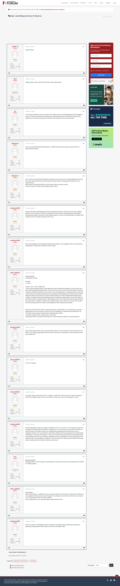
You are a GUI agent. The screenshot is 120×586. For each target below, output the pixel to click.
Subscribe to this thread (17, 567)
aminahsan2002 (15, 208)
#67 (83, 240)
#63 (83, 111)
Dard (15, 79)
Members (83, 3)
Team (90, 3)
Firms (35, 9)
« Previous (15, 561)
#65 (83, 176)
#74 (83, 489)
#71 (83, 392)
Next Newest (22, 552)
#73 (83, 456)
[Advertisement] (60, 30)
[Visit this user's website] (9, 73)
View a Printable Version (17, 565)
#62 (83, 79)
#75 (83, 521)
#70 (83, 359)
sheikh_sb (15, 46)
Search (101, 3)
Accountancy (64, 3)
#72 (83, 424)
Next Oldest (13, 552)
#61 (83, 46)
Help (95, 3)
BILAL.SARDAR (15, 273)
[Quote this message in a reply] (84, 73)
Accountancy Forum (15, 9)
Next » (34, 561)
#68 (83, 272)
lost (15, 456)
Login (114, 3)
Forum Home (74, 3)
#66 (83, 208)
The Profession (27, 9)
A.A (15, 111)
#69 (83, 327)
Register (108, 3)
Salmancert (15, 143)
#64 (83, 143)
